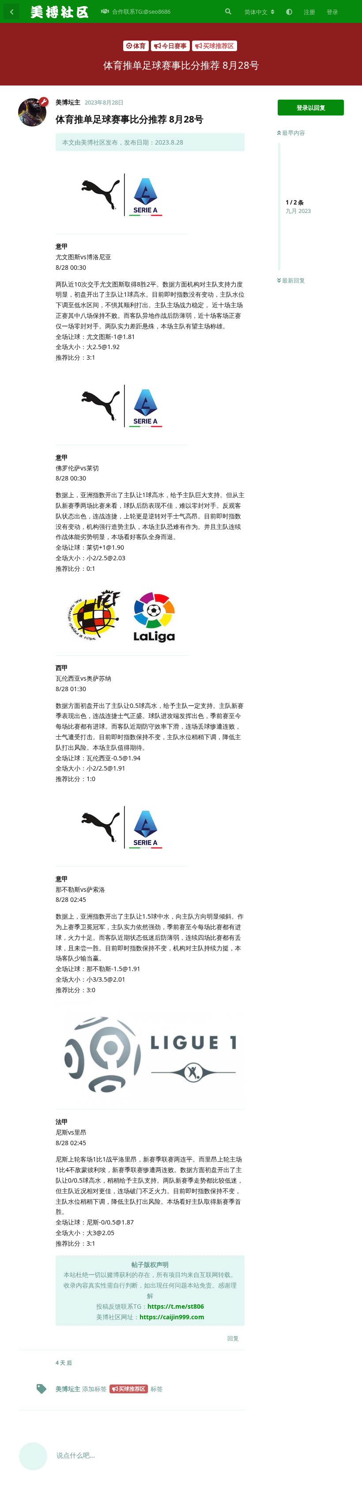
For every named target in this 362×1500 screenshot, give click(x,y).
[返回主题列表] (11, 11)
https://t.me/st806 (175, 1306)
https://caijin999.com (172, 1317)
